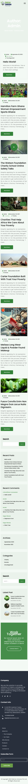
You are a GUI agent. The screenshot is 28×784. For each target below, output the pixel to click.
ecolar (5, 499)
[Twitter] (5, 696)
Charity (6, 102)
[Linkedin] (7, 696)
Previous (5, 204)
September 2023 (9, 542)
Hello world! (9, 61)
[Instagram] (10, 696)
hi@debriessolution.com (12, 718)
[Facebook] (2, 696)
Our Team (6, 737)
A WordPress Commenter (10, 492)
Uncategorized (10, 58)
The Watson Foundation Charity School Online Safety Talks (13, 165)
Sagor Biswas (7, 516)
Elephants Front (9, 518)
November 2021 (8, 544)
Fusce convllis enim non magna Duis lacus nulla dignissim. (13, 404)
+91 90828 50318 (9, 715)
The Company (8, 734)
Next (23, 204)
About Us (4, 731)
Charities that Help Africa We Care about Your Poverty (12, 222)
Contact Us (5, 749)
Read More (9, 75)
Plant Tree (7, 525)
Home (4, 728)
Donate (6, 272)
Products (4, 743)
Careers (4, 746)
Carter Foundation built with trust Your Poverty (13, 278)
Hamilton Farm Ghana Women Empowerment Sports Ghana (13, 109)
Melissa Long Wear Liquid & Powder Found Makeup (13, 347)
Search (6, 439)
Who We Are (5, 740)
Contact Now (13, 648)
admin (7, 54)
